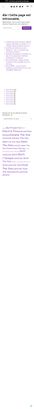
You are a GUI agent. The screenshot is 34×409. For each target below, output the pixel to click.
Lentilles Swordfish (21, 161)
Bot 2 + (22, 128)
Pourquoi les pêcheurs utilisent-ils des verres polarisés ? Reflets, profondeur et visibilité (18, 56)
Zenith (14, 172)
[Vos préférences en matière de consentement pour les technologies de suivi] (31, 406)
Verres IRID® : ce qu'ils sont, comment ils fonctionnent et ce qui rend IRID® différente (18, 68)
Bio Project (12, 128)
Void (4, 165)
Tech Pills (9, 90)
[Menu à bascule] (3, 6)
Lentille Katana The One (15, 138)
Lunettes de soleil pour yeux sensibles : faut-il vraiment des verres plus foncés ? (17, 50)
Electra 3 (8, 131)
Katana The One (20, 134)
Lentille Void (15, 165)
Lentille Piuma (13, 151)
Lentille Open (14, 142)
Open (5, 141)
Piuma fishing (18, 148)
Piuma (9, 148)
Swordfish (13, 161)
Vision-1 (29, 161)
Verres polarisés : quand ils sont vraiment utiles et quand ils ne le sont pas (18, 62)
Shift (22, 151)
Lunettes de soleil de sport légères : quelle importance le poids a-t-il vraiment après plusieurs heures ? (18, 44)
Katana (18, 131)
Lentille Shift (10, 154)
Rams (18, 151)
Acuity (4, 128)
